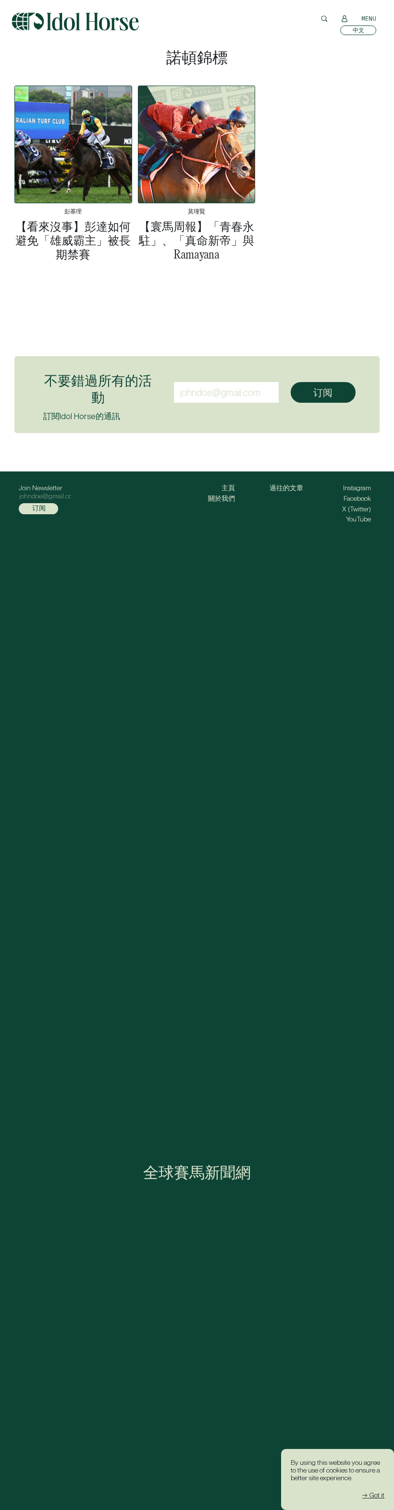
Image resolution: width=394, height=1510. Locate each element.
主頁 (228, 488)
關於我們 (221, 498)
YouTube (358, 519)
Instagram (357, 488)
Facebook (357, 498)
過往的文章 (286, 488)
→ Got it (373, 1495)
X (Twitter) (356, 509)
